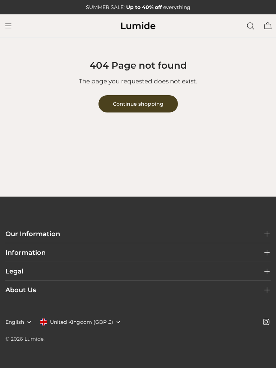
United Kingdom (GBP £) (81, 322)
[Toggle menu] (8, 26)
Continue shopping (138, 104)
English (14, 322)
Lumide (33, 339)
